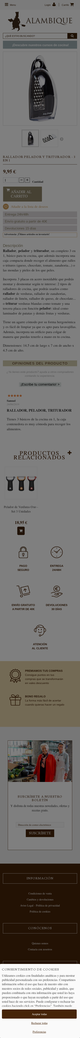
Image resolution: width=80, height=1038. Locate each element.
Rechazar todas (39, 1023)
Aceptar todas (39, 1014)
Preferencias (39, 1032)
